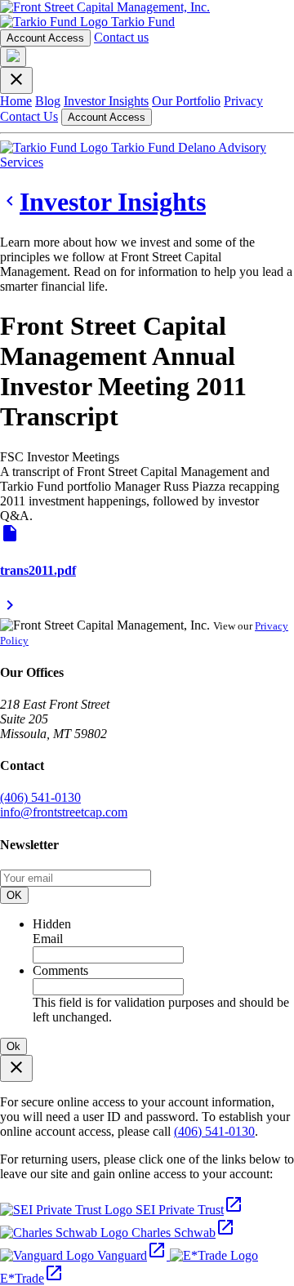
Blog (47, 101)
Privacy (243, 101)
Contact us (121, 37)
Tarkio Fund (141, 22)
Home (16, 101)
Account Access (45, 38)
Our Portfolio (186, 101)
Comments (60, 970)
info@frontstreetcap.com (63, 812)
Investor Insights (106, 101)
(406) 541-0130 (40, 797)
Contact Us (29, 116)
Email (48, 939)
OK (14, 895)
